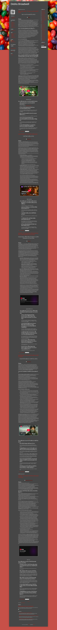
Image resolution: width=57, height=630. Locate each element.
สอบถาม (30, 105)
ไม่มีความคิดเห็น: (22, 131)
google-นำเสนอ (13, 25)
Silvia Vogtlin (43, 15)
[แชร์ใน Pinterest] (28, 131)
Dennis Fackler (43, 34)
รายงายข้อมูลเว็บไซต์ (12, 35)
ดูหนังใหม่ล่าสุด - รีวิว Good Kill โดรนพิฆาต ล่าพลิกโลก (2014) (26, 618)
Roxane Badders (44, 19)
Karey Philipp (43, 26)
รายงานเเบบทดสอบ (13, 17)
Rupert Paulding (43, 13)
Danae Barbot (43, 32)
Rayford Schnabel (44, 16)
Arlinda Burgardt (44, 20)
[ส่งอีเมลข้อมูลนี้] (25, 131)
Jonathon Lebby (44, 27)
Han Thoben (43, 33)
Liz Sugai (43, 31)
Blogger (34, 624)
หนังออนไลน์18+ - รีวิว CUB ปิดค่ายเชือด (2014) (27, 134)
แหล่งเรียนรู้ (43, 43)
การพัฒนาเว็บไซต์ (13, 37)
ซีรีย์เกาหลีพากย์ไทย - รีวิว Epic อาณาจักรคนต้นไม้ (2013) (25, 606)
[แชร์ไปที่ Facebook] (27, 131)
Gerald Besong (43, 39)
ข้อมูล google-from (13, 27)
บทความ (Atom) (23, 602)
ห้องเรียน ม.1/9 (13, 36)
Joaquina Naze (43, 36)
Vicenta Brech (43, 17)
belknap (29, 624)
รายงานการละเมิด (13, 48)
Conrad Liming (43, 24)
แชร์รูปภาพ (12, 24)
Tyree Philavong (44, 40)
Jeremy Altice (43, 11)
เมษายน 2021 (12, 51)
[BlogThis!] (26, 131)
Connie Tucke (43, 37)
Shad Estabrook (43, 10)
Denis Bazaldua (43, 12)
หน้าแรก (28, 601)
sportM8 (13, 40)
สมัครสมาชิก (27, 105)
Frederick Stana (44, 38)
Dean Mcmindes (13, 30)
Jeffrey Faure (43, 14)
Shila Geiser (43, 35)
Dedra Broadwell (43, 18)
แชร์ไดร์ (12, 26)
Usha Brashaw (43, 25)
